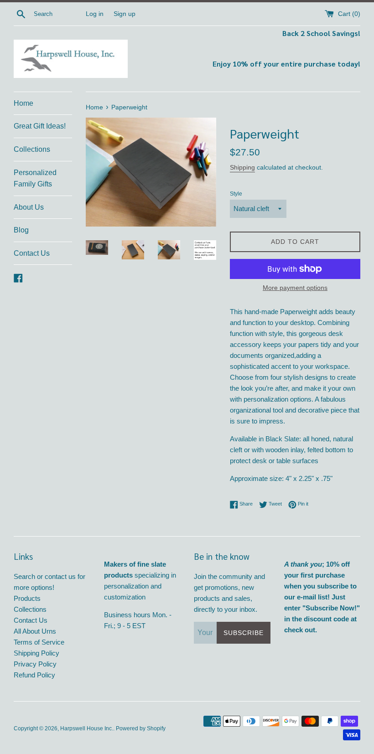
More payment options (295, 287)
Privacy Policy (35, 664)
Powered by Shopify (141, 728)
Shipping (242, 167)
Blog (21, 230)
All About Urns (35, 631)
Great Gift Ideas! (40, 126)
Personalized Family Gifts (35, 178)
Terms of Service (39, 642)
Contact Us (32, 253)
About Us (29, 207)
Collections (32, 149)
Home (23, 103)
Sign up (124, 13)
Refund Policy (34, 675)
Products (27, 598)
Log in (95, 13)
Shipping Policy (36, 653)
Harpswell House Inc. (86, 728)
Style (236, 194)
